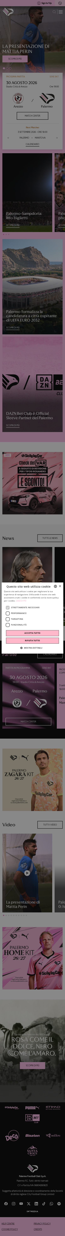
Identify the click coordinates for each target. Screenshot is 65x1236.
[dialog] (32, 618)
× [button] (60, 586)
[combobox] (55, 586)
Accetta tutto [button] (32, 633)
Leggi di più (21, 601)
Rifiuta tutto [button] (32, 640)
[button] (32, 648)
